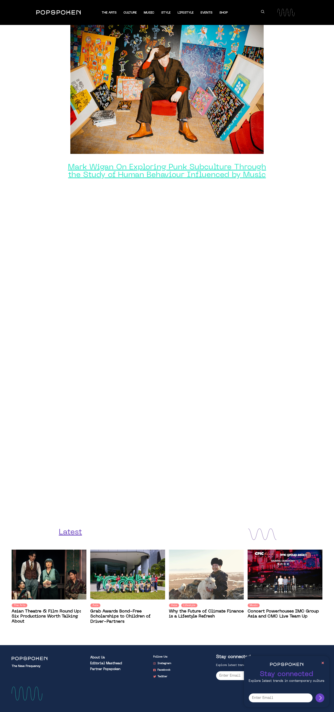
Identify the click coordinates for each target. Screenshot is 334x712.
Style (166, 12)
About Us (97, 657)
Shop (223, 12)
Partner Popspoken (105, 669)
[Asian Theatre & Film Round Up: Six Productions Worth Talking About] (49, 574)
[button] (263, 12)
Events (206, 12)
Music (149, 12)
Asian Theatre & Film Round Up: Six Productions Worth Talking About (46, 616)
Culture (130, 12)
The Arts (109, 12)
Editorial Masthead (106, 663)
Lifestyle (186, 12)
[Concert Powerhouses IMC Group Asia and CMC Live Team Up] (285, 574)
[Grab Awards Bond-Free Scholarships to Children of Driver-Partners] (127, 574)
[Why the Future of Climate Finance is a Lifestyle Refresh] (206, 574)
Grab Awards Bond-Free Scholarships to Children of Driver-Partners (120, 616)
